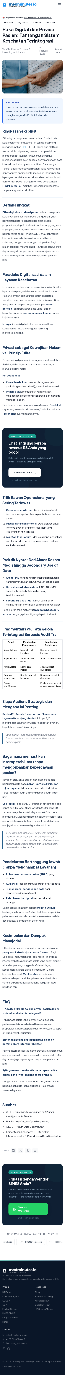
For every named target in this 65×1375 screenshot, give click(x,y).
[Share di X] (20, 1150)
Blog (37, 1292)
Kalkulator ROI (42, 1300)
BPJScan (6, 1292)
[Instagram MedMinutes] (8, 1349)
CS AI (5, 1304)
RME (24, 146)
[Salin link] (35, 1150)
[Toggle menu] (60, 5)
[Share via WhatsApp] (28, 1150)
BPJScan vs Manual (44, 1309)
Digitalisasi (23, 22)
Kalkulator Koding (44, 1296)
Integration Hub (10, 1317)
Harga (5, 1321)
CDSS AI (6, 1300)
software (37, 22)
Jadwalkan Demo (24, 472)
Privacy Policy (8, 1366)
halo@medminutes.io (16, 1335)
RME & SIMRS (8, 1313)
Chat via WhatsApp (30, 1209)
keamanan (8, 22)
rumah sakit (51, 22)
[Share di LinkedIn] (13, 1150)
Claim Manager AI (10, 1296)
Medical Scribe (9, 1309)
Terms (20, 1366)
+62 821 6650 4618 (15, 1339)
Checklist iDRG (42, 1304)
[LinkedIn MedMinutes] (3, 1349)
